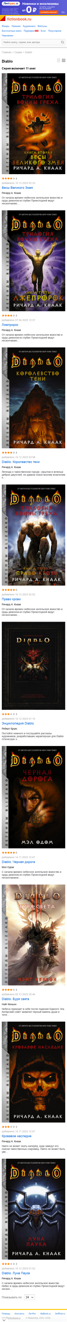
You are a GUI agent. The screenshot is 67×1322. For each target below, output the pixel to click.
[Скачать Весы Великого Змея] (33, 123)
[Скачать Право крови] (33, 534)
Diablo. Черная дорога (18, 862)
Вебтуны (42, 26)
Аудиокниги (29, 26)
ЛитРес (32, 1313)
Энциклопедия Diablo (18, 723)
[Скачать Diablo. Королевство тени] (33, 397)
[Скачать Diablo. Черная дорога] (33, 797)
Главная (6, 52)
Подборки (29, 30)
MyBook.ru (45, 1313)
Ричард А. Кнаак (11, 193)
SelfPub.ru (60, 1313)
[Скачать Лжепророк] (33, 260)
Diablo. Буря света (15, 999)
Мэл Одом (8, 867)
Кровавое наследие (16, 1136)
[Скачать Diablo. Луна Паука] (33, 1209)
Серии (18, 52)
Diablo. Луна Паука (16, 1273)
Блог (43, 30)
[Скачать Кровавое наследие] (33, 1072)
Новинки (16, 26)
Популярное (54, 30)
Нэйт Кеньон (9, 1004)
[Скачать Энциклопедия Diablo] (33, 666)
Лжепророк (10, 325)
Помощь (6, 1313)
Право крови (11, 599)
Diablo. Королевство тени (21, 462)
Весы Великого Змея (17, 188)
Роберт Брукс (9, 728)
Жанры (5, 26)
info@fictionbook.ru (11, 1318)
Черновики (7, 35)
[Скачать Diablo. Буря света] (33, 935)
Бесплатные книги (11, 30)
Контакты (19, 1313)
